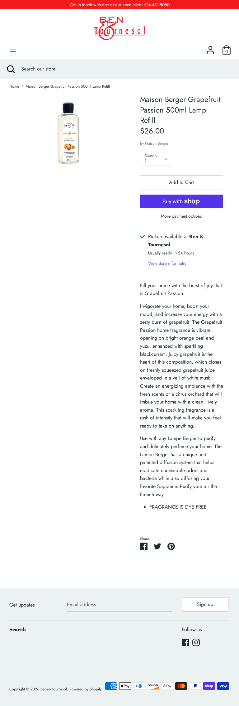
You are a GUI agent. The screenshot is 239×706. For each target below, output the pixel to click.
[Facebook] (185, 642)
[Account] (210, 47)
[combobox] (155, 158)
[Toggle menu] (13, 50)
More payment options (181, 216)
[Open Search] (10, 68)
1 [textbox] (145, 160)
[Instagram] (196, 642)
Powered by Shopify (85, 689)
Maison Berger (156, 143)
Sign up (205, 604)
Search (17, 629)
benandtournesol (53, 689)
